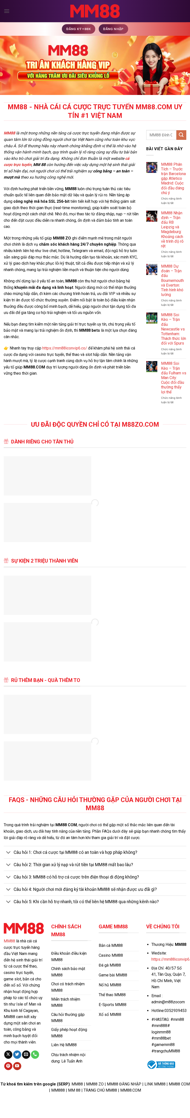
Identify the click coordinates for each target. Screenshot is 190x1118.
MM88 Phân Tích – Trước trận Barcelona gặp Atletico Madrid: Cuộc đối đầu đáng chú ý (173, 178)
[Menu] (7, 11)
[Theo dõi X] (8, 1054)
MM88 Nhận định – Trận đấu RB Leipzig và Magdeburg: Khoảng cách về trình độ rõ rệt (172, 229)
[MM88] (95, 11)
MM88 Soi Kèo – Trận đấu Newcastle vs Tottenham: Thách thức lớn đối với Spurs (173, 329)
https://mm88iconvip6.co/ (64, 348)
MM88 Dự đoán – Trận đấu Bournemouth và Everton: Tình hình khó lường (172, 280)
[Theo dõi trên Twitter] (17, 1054)
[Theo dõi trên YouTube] (17, 1066)
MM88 (9, 941)
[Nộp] (181, 135)
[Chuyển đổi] (8, 852)
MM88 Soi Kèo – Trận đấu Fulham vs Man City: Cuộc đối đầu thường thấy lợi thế (173, 377)
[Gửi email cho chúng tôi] (26, 1054)
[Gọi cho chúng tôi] (35, 1054)
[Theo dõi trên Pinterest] (8, 1066)
